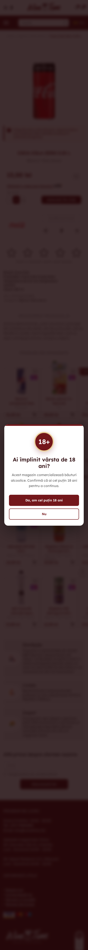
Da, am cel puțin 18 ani (44, 500)
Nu (44, 514)
